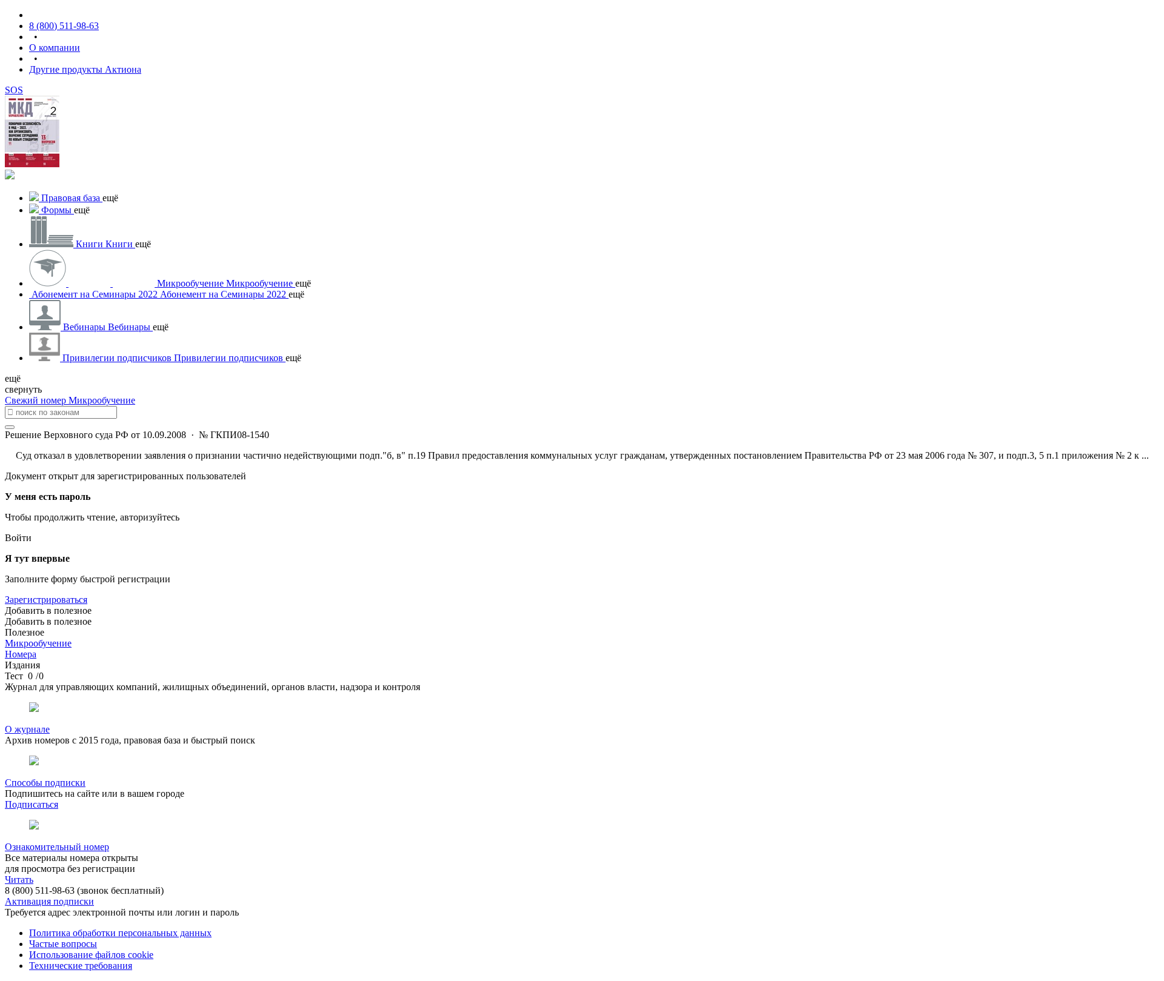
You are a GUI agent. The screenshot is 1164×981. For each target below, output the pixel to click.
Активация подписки (49, 901)
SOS (14, 90)
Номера (20, 654)
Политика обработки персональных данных (120, 933)
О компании (54, 47)
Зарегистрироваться (46, 599)
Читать (19, 879)
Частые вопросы (63, 944)
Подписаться (31, 804)
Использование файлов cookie (91, 954)
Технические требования (80, 965)
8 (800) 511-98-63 (64, 26)
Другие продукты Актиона (85, 69)
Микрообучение (102, 400)
